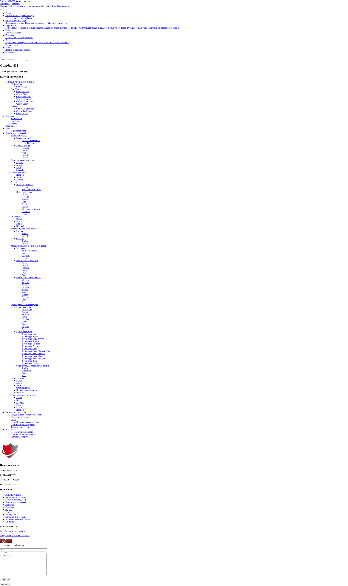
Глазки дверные (18, 172)
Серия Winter (22, 113)
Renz (24, 202)
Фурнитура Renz (29, 348)
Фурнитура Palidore (31, 344)
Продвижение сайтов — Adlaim (14, 535)
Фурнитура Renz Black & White (36, 351)
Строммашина (23, 388)
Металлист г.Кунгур (31, 209)
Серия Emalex (22, 91)
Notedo (19, 224)
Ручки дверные (134, 28)
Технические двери (58, 23)
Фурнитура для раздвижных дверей (32, 366)
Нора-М (31, 143)
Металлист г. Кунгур (31, 189)
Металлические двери (15, 20)
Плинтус (9, 30)
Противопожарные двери (37, 23)
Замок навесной (23, 138)
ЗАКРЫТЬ (5, 585)
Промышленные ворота (16, 42)
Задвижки (21, 248)
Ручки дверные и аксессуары (24, 304)
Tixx (24, 375)
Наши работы (11, 45)
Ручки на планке (24, 307)
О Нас (8, 13)
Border (25, 150)
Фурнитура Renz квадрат (33, 358)
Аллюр (19, 180)
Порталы (9, 35)
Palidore (25, 297)
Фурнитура (10, 25)
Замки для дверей (13, 28)
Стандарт (26, 214)
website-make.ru (19, 531)
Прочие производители (27, 390)
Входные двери (12, 23)
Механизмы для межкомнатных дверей (109, 28)
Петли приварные (24, 184)
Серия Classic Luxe (25, 109)
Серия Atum (21, 94)
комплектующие (29, 251)
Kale (24, 153)
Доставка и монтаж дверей (17, 50)
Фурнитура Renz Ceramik (33, 353)
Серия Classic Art (24, 99)
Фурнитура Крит (30, 334)
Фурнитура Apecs (30, 336)
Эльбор (25, 322)
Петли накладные (24, 192)
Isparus (19, 221)
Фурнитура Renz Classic (33, 356)
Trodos (25, 233)
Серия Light (21, 87)
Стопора (20, 238)
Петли (63, 28)
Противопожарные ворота (39, 42)
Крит (24, 253)
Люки (22, 23)
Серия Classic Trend (25, 101)
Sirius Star (26, 370)
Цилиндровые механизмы (167, 28)
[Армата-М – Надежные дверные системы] (34, 6)
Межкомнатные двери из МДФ (19, 15)
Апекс (25, 158)
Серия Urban (22, 104)
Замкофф (20, 170)
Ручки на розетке (24, 331)
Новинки (9, 126)
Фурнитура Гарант (30, 363)
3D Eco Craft (11, 18)
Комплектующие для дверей (24, 229)
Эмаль (29, 18)
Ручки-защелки (148, 28)
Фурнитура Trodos (30, 341)
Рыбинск (26, 211)
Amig (24, 285)
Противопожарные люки (28, 422)
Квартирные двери (19, 417)
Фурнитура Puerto (30, 346)
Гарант (19, 162)
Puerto (24, 204)
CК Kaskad (27, 309)
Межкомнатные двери (15, 497)
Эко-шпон (21, 18)
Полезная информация (15, 517)
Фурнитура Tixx (29, 361)
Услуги (8, 47)
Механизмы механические (28, 277)
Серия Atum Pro (23, 96)
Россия (25, 187)
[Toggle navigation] (1, 9)
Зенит (19, 385)
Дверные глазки (52, 28)
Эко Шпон (22, 37)
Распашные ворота (60, 42)
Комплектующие (83, 28)
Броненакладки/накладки (33, 28)
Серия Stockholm (13, 33)
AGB (24, 273)
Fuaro (18, 167)
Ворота (8, 40)
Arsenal (25, 199)
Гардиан (25, 148)
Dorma (19, 219)
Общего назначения (31, 140)
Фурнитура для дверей (16, 133)
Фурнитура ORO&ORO (33, 339)
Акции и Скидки (13, 495)
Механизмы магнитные (27, 260)
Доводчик (70, 28)
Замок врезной (23, 145)
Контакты (10, 52)
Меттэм (25, 280)
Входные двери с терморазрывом (26, 415)
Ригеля (19, 231)
